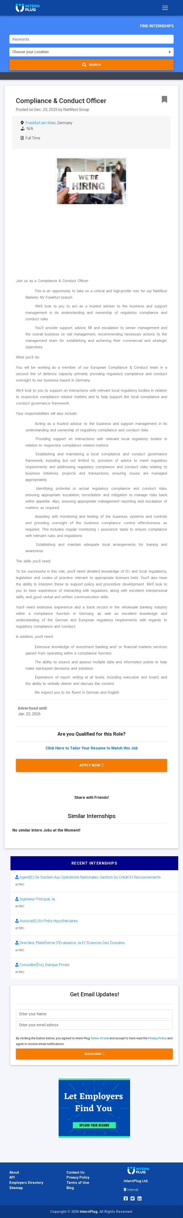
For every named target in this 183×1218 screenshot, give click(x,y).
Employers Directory (26, 1183)
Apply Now (90, 765)
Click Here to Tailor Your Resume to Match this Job (92, 748)
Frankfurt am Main (40, 123)
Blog (70, 1188)
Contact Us (75, 1173)
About (14, 1173)
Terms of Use (100, 1038)
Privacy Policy (157, 1038)
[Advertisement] (91, 238)
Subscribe (93, 1054)
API (12, 1178)
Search (94, 64)
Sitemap (16, 1188)
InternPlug (88, 1212)
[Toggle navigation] (165, 7)
